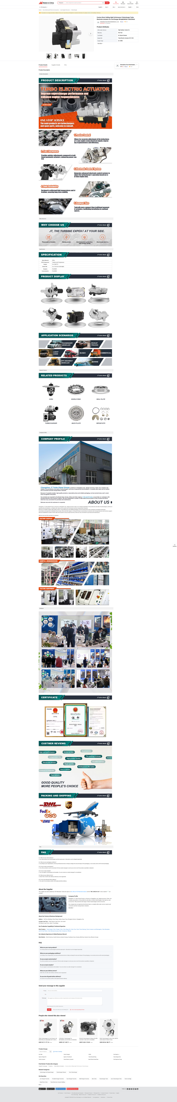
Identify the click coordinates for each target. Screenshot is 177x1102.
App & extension (121, 7)
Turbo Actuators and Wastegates (94, 929)
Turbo (61, 929)
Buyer (106, 7)
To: (45, 994)
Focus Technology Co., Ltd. (79, 1097)
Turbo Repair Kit (66, 929)
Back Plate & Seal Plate (93, 1059)
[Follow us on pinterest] (135, 1088)
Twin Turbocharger (73, 1072)
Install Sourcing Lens (73, 1088)
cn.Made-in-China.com (101, 1094)
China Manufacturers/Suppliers (77, 1093)
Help (114, 7)
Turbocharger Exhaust (61, 1072)
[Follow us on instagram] (131, 1088)
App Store (42, 1088)
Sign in (136, 3)
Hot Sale (40, 1054)
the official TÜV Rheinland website (79, 891)
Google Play (50, 1088)
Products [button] (61, 3)
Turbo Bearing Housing (53, 931)
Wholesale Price (97, 1093)
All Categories (43, 7)
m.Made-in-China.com (92, 1094)
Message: (44, 998)
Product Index (112, 1093)
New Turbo (94, 1078)
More (40, 1084)
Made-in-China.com (82, 1094)
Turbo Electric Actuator (68, 1059)
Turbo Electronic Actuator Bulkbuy (57, 1082)
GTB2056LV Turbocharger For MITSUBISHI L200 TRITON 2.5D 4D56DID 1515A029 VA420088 (68, 1040)
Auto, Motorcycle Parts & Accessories (51, 10)
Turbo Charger (56, 929)
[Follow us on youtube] (133, 1088)
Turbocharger (74, 10)
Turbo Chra (73, 929)
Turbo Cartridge (128, 1078)
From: (45, 990)
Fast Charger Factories (71, 1078)
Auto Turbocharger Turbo (116, 1078)
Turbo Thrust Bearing (81, 929)
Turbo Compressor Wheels (65, 931)
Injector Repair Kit (42, 1056)
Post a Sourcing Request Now (77, 1009)
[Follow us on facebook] (127, 1088)
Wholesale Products (88, 1093)
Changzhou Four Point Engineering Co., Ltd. (109, 21)
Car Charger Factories (44, 1078)
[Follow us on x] (129, 1088)
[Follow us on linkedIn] (137, 1088)
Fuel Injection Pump (117, 1059)
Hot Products (60, 1093)
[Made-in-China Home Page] (46, 2)
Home (40, 10)
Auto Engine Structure (65, 10)
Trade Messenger (60, 1088)
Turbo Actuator (42, 1059)
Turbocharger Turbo (103, 1078)
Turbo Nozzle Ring (92, 1056)
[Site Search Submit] (107, 2)
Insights (117, 1093)
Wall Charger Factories (84, 1078)
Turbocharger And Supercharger (47, 1072)
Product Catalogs (58, 1051)
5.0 (122, 66)
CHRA (89, 1054)
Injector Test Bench (68, 1056)
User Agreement (96, 1097)
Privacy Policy (109, 1097)
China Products (67, 1093)
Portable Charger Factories (58, 1078)
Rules (137, 7)
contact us (89, 12)
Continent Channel (104, 1093)
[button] (103, 2)
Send (49, 1009)
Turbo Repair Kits (117, 1056)
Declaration (103, 1097)
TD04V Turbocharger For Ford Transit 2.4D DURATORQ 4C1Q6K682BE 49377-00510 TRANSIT (48, 1040)
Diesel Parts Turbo (44, 1082)
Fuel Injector (116, 1054)
